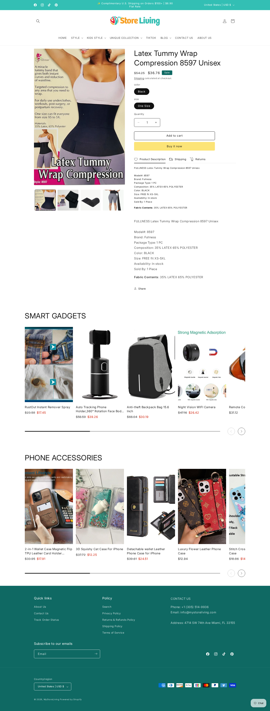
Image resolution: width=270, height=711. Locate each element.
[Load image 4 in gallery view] (113, 200)
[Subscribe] (96, 653)
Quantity (139, 114)
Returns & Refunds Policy (118, 619)
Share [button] (142, 288)
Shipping (139, 78)
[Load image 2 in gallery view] (67, 200)
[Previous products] (231, 431)
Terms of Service (113, 632)
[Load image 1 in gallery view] (45, 200)
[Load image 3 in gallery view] (90, 200)
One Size (144, 105)
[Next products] (241, 431)
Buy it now (174, 146)
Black (141, 91)
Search (106, 606)
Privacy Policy (111, 613)
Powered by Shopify (71, 699)
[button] (38, 21)
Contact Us (41, 613)
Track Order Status (46, 619)
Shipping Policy (112, 626)
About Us (40, 606)
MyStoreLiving (51, 699)
